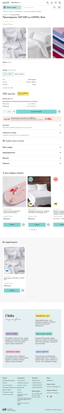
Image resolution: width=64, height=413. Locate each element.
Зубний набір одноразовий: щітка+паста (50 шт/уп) (11, 211)
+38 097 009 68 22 (37, 385)
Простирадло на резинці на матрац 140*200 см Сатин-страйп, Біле (39, 211)
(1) (11, 209)
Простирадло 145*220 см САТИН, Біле (14, 278)
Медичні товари (7, 390)
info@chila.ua (50, 380)
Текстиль (11, 11)
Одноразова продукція (9, 380)
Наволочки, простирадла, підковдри (32, 11)
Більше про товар (8, 87)
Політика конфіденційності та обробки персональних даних (24, 399)
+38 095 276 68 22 (37, 387)
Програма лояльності (23, 383)
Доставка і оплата (21, 385)
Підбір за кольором (8, 394)
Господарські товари (8, 392)
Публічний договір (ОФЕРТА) (22, 395)
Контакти (19, 392)
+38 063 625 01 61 (37, 383)
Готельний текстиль (18, 11)
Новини (19, 390)
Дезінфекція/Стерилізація (10, 387)
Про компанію (21, 380)
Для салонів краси (8, 385)
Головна (6, 11)
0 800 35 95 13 (15, 2)
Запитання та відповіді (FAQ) (23, 403)
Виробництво (20, 387)
